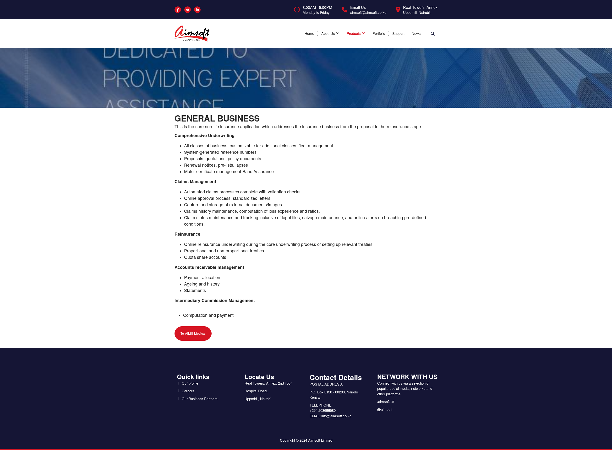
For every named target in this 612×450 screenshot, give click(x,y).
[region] (306, 78)
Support (398, 33)
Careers (188, 390)
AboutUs (328, 33)
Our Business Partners (200, 398)
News (416, 33)
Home (309, 33)
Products (354, 33)
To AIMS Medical (193, 333)
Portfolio (378, 33)
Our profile (190, 383)
